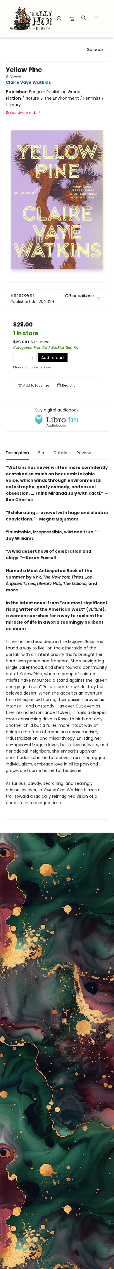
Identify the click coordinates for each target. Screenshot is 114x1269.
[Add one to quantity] (32, 357)
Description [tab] (17, 453)
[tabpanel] (57, 642)
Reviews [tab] (85, 453)
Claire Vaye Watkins (28, 82)
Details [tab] (60, 453)
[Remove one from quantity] (17, 357)
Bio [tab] (41, 453)
